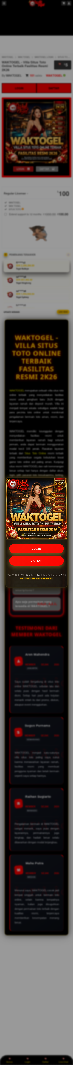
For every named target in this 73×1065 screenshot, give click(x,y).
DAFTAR (36, 560)
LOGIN (36, 548)
